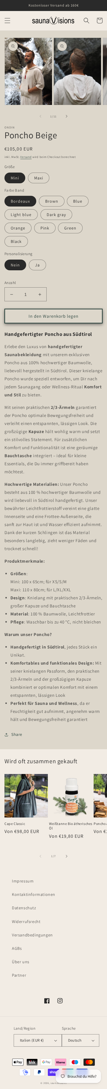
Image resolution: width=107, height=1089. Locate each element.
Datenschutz (24, 907)
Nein (15, 265)
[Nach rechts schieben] (66, 116)
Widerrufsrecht (26, 921)
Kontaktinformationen (33, 894)
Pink (44, 228)
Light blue (21, 214)
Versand (26, 157)
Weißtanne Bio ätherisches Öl (70, 826)
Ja (37, 265)
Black (16, 241)
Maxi (38, 178)
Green (70, 228)
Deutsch (75, 1040)
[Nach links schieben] (40, 116)
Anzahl (10, 282)
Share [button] (16, 734)
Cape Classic (14, 823)
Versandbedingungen (32, 935)
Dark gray (56, 214)
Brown (51, 201)
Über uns (20, 961)
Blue (77, 201)
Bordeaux (20, 201)
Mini (15, 178)
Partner (19, 975)
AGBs (17, 948)
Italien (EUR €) (32, 1040)
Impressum (23, 881)
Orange (18, 228)
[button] (7, 20)
